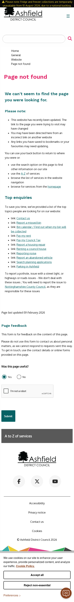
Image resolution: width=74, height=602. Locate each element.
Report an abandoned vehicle (34, 257)
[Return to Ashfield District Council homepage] (23, 16)
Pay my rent (24, 235)
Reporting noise (26, 253)
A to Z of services (18, 436)
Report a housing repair (31, 244)
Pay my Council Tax (28, 240)
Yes (10, 377)
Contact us (23, 218)
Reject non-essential (37, 585)
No (24, 377)
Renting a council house (31, 249)
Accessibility (37, 503)
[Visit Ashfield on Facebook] (19, 481)
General (16, 55)
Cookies (37, 531)
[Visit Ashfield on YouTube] (55, 481)
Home (15, 51)
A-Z (23, 173)
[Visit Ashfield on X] (37, 481)
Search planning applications (34, 262)
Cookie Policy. (25, 566)
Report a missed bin (29, 222)
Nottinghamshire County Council (25, 286)
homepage (54, 186)
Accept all (37, 575)
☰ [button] (68, 16)
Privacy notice (37, 512)
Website (16, 59)
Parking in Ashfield (28, 266)
